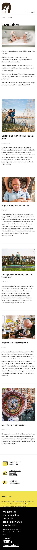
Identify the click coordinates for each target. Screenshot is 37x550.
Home (3, 17)
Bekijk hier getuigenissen (14, 482)
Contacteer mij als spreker (15, 463)
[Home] (6, 8)
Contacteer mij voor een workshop (15, 473)
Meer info (7, 538)
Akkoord (7, 542)
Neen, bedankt (11, 545)
